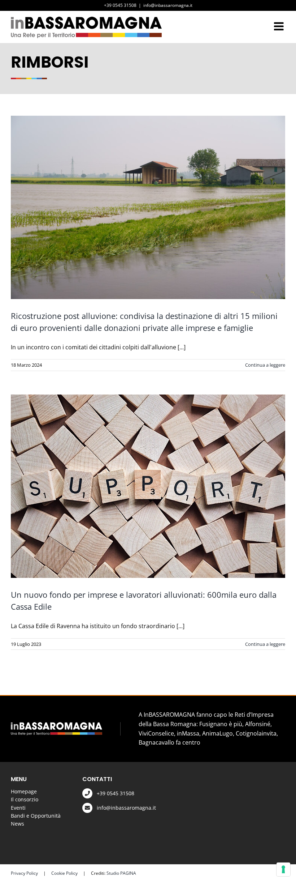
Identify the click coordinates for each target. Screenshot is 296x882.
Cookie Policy (64, 873)
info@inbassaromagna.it (167, 5)
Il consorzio (24, 799)
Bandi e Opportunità (36, 815)
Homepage (24, 791)
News (17, 823)
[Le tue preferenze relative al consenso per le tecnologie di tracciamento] (283, 869)
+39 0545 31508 (115, 793)
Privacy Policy (24, 873)
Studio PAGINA (121, 873)
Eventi (18, 807)
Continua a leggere (265, 365)
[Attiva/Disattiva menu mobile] (279, 26)
